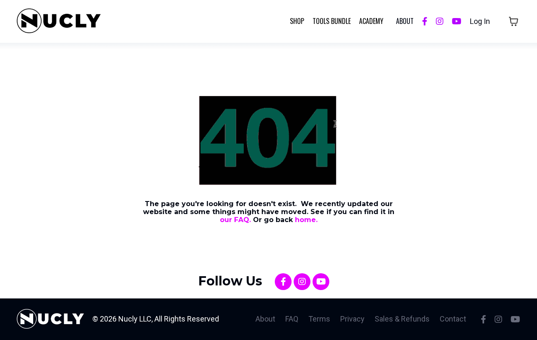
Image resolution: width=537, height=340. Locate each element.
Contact (453, 318)
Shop (297, 21)
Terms (319, 318)
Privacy (352, 318)
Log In (480, 21)
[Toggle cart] (513, 21)
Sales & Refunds (402, 318)
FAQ (291, 318)
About (265, 318)
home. (306, 220)
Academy (371, 21)
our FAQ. (235, 220)
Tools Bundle (332, 21)
